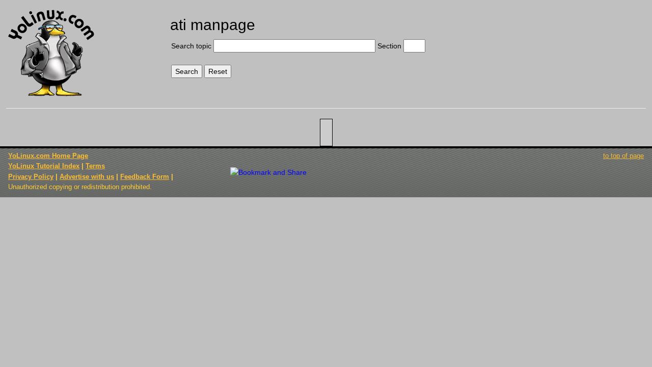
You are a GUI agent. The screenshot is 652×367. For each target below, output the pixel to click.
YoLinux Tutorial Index (43, 166)
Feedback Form (144, 176)
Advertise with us (87, 176)
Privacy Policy (30, 176)
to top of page (623, 156)
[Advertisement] (571, 44)
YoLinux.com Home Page (48, 156)
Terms (95, 166)
